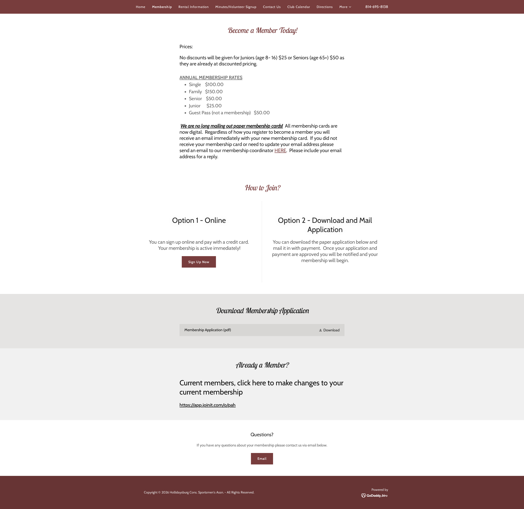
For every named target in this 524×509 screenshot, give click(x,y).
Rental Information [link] (193, 7)
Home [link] (141, 7)
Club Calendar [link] (298, 7)
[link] (262, 330)
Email (262, 459)
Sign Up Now (199, 262)
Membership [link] (162, 7)
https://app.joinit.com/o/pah (208, 405)
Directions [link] (325, 7)
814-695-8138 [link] (376, 6)
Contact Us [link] (272, 7)
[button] (345, 6)
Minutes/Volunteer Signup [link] (235, 7)
